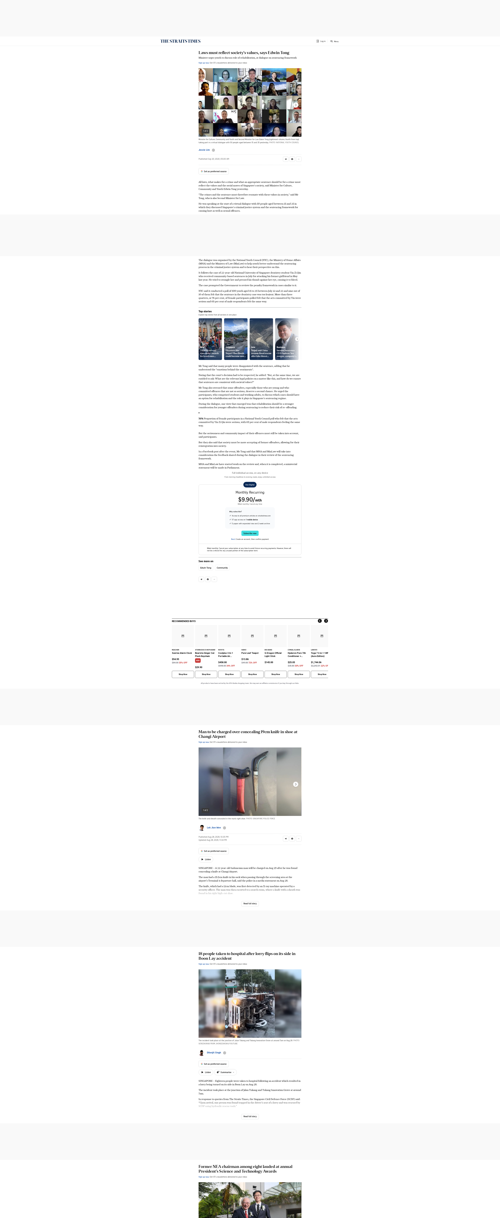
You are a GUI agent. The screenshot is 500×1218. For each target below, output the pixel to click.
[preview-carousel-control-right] (297, 339)
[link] (180, 41)
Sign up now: (204, 62)
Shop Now (183, 674)
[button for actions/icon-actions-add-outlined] (213, 150)
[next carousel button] (295, 105)
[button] (321, 41)
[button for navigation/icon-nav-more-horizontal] (298, 159)
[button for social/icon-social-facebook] (292, 159)
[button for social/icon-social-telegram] (285, 159)
